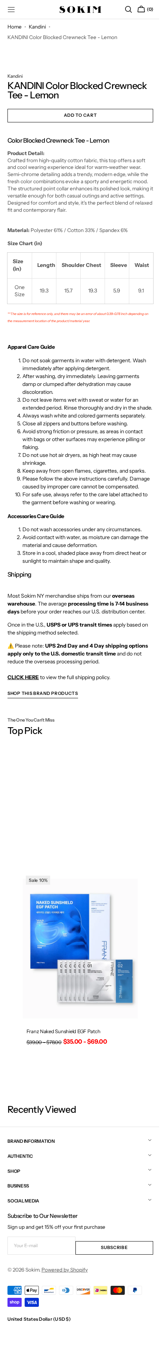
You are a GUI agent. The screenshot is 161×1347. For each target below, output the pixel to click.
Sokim (32, 1280)
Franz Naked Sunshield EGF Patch (63, 1045)
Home (14, 27)
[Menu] (11, 9)
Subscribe (110, 1257)
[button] (123, 9)
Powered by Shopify (64, 1280)
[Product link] (77, 982)
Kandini (37, 27)
